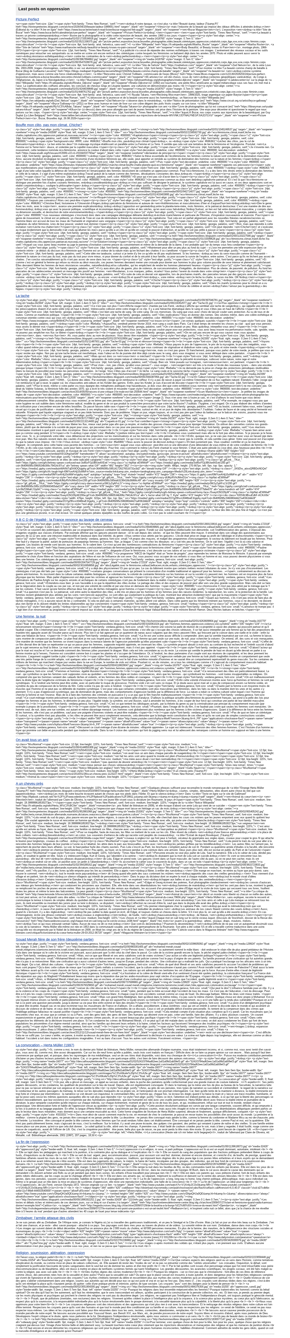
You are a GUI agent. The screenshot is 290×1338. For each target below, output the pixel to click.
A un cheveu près (29, 784)
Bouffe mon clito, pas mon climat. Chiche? (49, 125)
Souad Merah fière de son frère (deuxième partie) (55, 939)
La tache (22, 296)
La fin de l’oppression (32, 1142)
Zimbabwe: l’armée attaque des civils (45, 1218)
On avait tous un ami (32, 740)
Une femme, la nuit (31, 616)
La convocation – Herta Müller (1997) (45, 1045)
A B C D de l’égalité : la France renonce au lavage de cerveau (64, 520)
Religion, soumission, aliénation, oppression (50, 1253)
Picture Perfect (27, 19)
